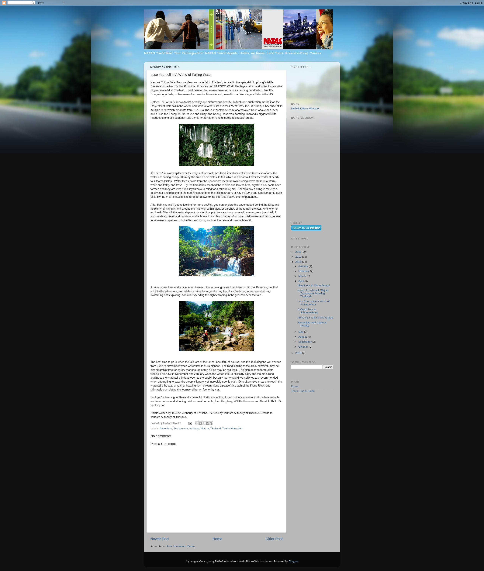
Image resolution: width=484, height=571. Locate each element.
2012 (298, 256)
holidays (194, 428)
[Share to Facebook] (207, 423)
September (305, 341)
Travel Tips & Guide (303, 391)
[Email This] (197, 423)
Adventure (166, 428)
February (304, 271)
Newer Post (159, 539)
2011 (298, 251)
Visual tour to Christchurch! (314, 285)
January (303, 266)
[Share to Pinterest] (211, 423)
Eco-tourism (181, 428)
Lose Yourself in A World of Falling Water (314, 303)
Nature (205, 428)
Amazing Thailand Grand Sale (316, 317)
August (302, 336)
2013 (298, 261)
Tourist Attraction (232, 428)
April (301, 281)
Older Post (274, 539)
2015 (298, 353)
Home (217, 539)
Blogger (293, 561)
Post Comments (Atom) (181, 546)
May (301, 331)
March (302, 276)
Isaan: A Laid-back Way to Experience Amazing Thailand (313, 293)
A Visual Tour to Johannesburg (308, 311)
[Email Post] (190, 423)
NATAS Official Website (305, 108)
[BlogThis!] (200, 423)
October (303, 346)
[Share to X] (204, 423)
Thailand (215, 428)
